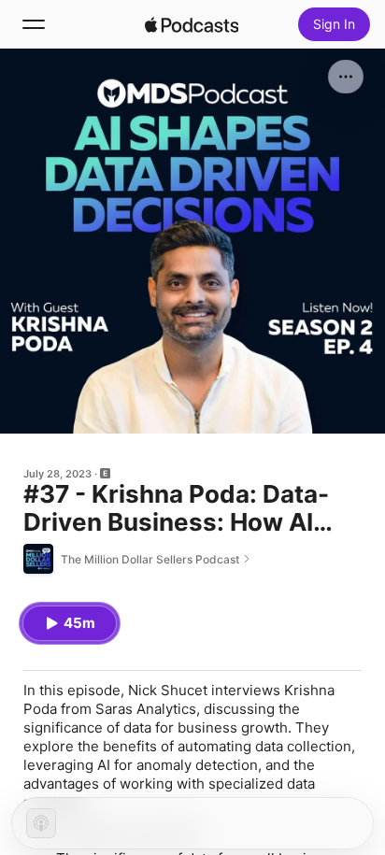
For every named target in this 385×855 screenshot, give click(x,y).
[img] (191, 24)
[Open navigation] (33, 24)
